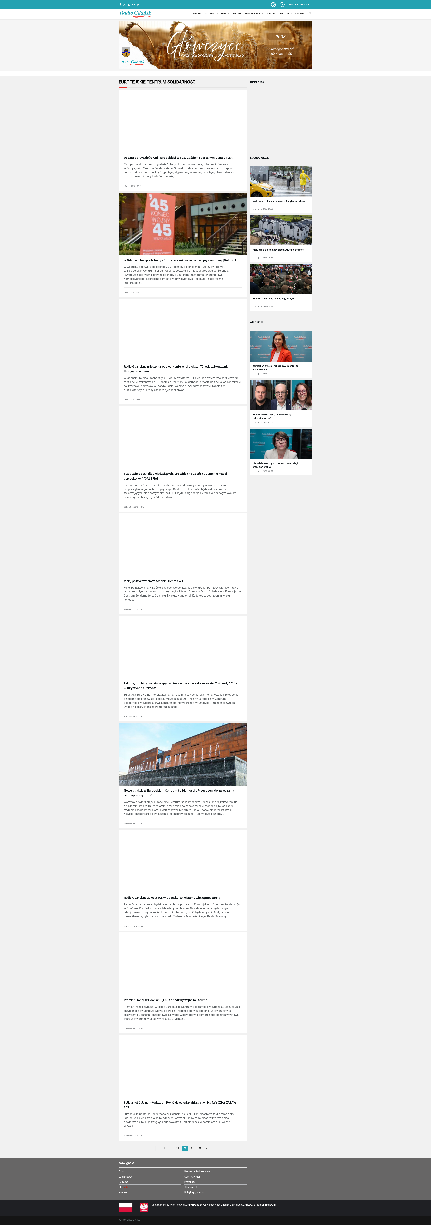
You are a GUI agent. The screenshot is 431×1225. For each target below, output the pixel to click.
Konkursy (272, 13)
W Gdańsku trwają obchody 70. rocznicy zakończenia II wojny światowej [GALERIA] (180, 260)
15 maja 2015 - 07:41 (132, 186)
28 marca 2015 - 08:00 (133, 926)
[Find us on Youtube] (133, 4)
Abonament (190, 1187)
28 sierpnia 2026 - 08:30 (262, 471)
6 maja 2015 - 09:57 (132, 293)
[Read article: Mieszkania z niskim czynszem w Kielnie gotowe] (281, 232)
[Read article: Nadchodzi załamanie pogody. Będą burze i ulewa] (281, 183)
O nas (122, 1171)
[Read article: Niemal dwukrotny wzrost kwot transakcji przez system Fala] (281, 446)
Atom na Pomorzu (254, 13)
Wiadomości (198, 13)
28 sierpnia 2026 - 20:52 (262, 209)
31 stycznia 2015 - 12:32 (134, 1136)
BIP (121, 1187)
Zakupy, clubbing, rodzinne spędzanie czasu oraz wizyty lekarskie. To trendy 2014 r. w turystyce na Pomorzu (181, 685)
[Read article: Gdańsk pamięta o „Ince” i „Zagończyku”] (281, 281)
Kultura (237, 13)
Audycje (225, 13)
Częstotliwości (192, 1176)
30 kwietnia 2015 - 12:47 (134, 507)
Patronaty (189, 1182)
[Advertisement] (278, 119)
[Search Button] (310, 13)
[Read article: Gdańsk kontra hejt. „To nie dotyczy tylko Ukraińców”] (281, 397)
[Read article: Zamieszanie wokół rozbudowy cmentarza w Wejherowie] (281, 348)
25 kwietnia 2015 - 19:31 (134, 609)
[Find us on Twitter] (124, 4)
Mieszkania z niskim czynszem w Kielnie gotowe (278, 249)
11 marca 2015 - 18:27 (133, 1029)
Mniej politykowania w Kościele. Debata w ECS (155, 581)
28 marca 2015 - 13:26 (133, 824)
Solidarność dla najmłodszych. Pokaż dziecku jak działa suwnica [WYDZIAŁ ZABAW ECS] (180, 1104)
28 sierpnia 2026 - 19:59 (262, 306)
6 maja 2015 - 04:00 (132, 400)
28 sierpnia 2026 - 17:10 (262, 374)
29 (177, 1148)
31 (192, 1148)
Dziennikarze (126, 1176)
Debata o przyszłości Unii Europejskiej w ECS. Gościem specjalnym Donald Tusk (178, 157)
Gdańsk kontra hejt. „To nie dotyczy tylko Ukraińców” (271, 416)
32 (200, 1148)
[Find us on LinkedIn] (138, 4)
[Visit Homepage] (135, 13)
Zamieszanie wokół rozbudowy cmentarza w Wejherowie (275, 367)
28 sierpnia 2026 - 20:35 (262, 258)
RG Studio (285, 13)
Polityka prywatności (195, 1192)
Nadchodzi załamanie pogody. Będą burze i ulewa (278, 201)
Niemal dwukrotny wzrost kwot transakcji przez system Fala (275, 465)
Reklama (299, 13)
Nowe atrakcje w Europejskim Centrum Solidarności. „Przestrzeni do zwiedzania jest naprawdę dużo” (179, 792)
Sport (213, 13)
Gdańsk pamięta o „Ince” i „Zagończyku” (274, 298)
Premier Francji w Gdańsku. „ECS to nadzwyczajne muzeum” (165, 1000)
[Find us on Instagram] (129, 4)
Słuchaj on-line (299, 4)
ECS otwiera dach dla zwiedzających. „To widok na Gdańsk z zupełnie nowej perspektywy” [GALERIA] (175, 475)
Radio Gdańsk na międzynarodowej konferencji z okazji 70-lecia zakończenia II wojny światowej (176, 368)
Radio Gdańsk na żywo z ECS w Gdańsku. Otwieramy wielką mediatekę (172, 897)
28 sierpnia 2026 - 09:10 (262, 422)
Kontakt (123, 1192)
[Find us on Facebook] (120, 4)
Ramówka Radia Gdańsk (197, 1171)
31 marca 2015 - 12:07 (133, 717)
